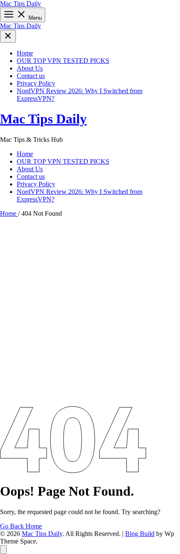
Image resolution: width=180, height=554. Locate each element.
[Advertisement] (90, 312)
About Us (30, 68)
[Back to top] (3, 549)
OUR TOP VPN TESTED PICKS (63, 60)
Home (25, 53)
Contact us (31, 75)
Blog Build (139, 533)
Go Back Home (21, 526)
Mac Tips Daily (20, 3)
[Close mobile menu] (8, 36)
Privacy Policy (36, 83)
